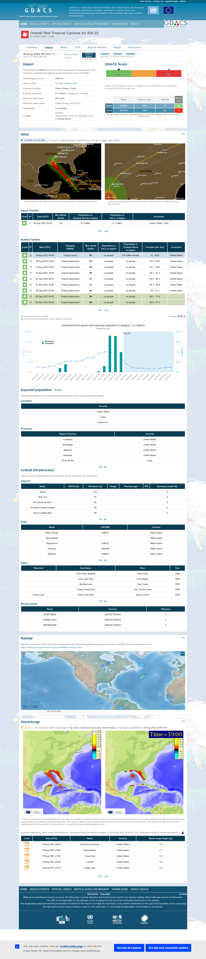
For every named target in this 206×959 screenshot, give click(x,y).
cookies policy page (71, 946)
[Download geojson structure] (181, 316)
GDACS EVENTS (39, 24)
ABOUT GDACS (139, 889)
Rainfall (165, 99)
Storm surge (144, 99)
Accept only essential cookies (168, 947)
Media (117, 47)
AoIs (58, 390)
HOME (23, 24)
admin (183, 1)
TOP (183, 134)
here (133, 88)
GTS (77, 47)
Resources (134, 47)
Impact (49, 47)
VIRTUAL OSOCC (62, 24)
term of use (145, 1)
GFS (105, 54)
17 (30, 223)
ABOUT (134, 24)
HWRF (118, 54)
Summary (32, 47)
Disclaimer (92, 894)
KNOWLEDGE (120, 24)
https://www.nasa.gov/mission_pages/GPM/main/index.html (51, 647)
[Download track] (184, 316)
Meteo (64, 47)
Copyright (105, 894)
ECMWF (131, 54)
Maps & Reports (97, 47)
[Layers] (182, 653)
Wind (123, 99)
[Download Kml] (178, 316)
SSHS (116, 140)
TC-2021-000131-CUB (66, 83)
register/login (171, 1)
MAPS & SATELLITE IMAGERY (91, 24)
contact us (158, 1)
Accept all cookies (129, 947)
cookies (183, 894)
